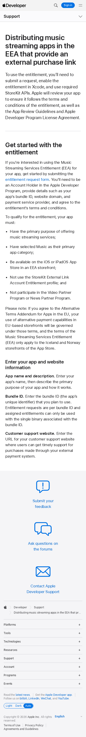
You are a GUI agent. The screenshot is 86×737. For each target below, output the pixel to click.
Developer (20, 607)
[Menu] (80, 5)
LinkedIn (33, 698)
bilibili (23, 698)
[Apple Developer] (14, 5)
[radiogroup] (18, 706)
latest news (23, 694)
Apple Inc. (34, 717)
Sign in (68, 5)
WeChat (46, 698)
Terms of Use (12, 725)
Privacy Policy (34, 725)
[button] (55, 5)
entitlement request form (27, 179)
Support (12, 16)
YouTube (63, 698)
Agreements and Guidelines (21, 729)
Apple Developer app (58, 694)
